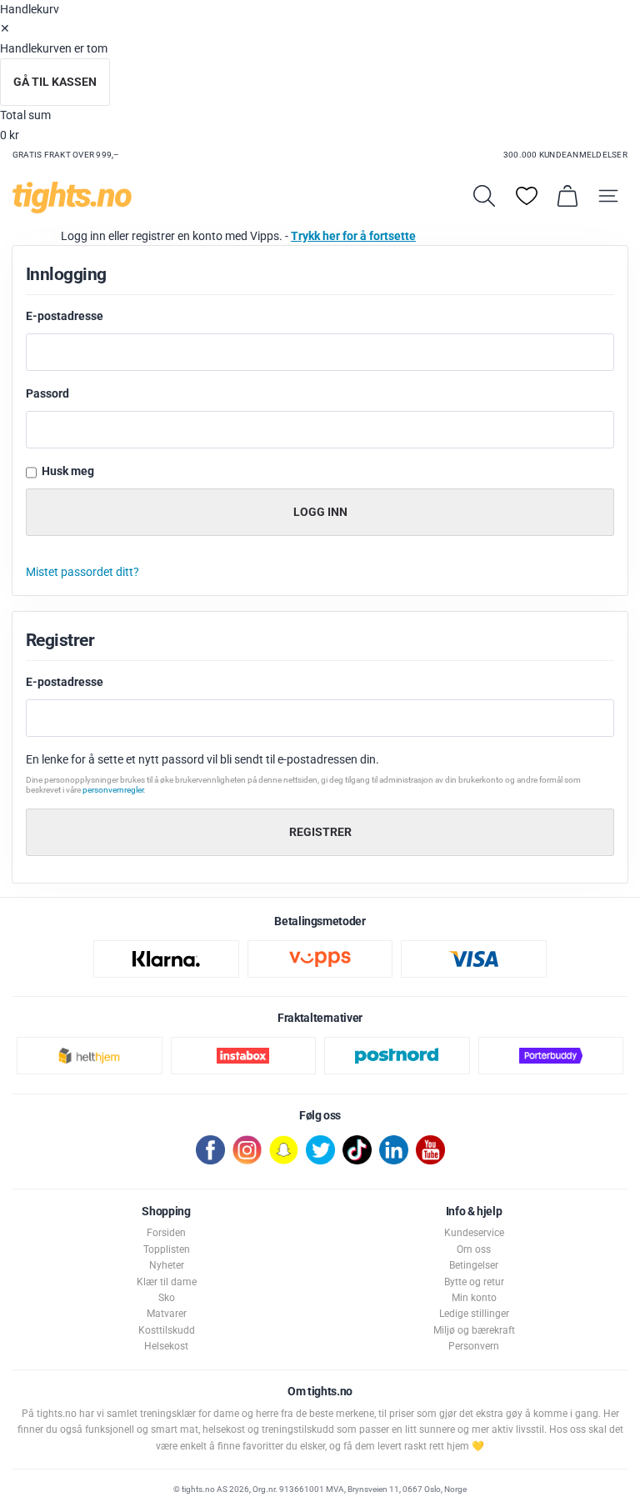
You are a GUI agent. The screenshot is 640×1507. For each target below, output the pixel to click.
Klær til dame (167, 1282)
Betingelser (473, 1265)
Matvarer (167, 1313)
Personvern (473, 1346)
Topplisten (166, 1249)
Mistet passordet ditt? (82, 572)
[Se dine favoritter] (527, 196)
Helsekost (166, 1346)
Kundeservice (474, 1233)
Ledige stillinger (474, 1313)
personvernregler (112, 789)
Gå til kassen (55, 82)
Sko (166, 1298)
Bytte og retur (474, 1282)
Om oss (474, 1249)
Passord (49, 394)
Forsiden (166, 1233)
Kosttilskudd (166, 1330)
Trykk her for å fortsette (353, 236)
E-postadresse (66, 316)
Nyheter (166, 1265)
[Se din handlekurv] (567, 196)
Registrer (320, 832)
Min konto (474, 1298)
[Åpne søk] (484, 196)
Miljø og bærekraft (474, 1330)
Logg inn (320, 512)
